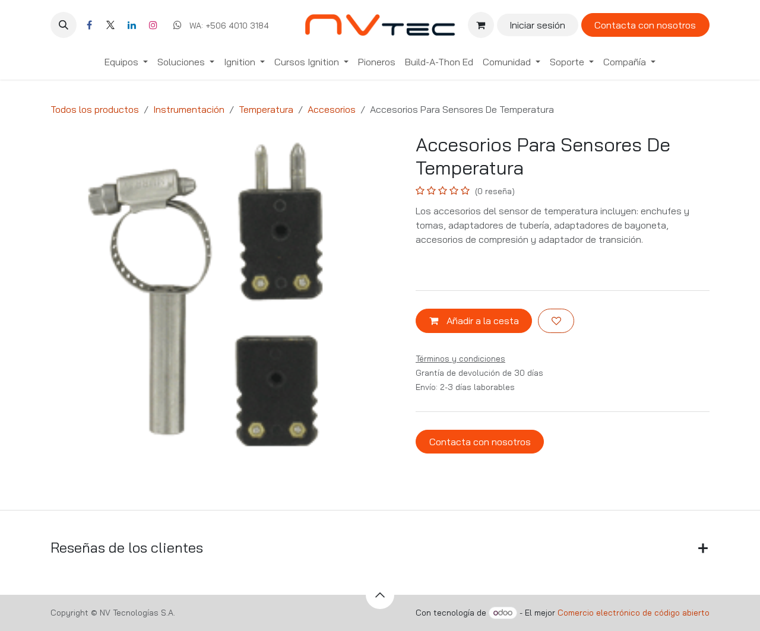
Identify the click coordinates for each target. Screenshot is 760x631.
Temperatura (266, 109)
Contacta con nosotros (645, 25)
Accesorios (332, 109)
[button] (63, 25)
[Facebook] (89, 24)
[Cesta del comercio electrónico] (481, 25)
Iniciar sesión (537, 25)
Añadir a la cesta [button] (481, 320)
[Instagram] (153, 24)
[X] (110, 24)
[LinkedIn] (131, 24)
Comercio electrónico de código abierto (634, 612)
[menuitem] (126, 62)
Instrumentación (188, 109)
